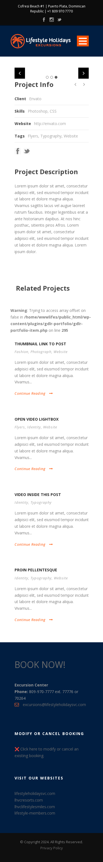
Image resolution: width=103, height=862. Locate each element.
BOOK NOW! (40, 664)
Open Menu (83, 41)
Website (71, 136)
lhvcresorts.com (29, 800)
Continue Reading (30, 393)
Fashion (21, 351)
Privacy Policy (51, 847)
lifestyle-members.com (35, 813)
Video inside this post (38, 494)
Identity (34, 427)
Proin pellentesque (36, 569)
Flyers (33, 136)
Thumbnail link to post (40, 343)
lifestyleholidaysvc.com (35, 793)
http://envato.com (50, 123)
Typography (51, 136)
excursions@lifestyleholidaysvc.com (54, 704)
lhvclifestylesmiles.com (35, 806)
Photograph (40, 351)
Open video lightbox (37, 419)
